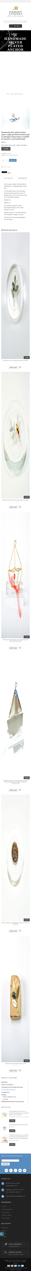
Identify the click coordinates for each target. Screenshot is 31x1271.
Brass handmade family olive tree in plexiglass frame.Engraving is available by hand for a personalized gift (19, 1113)
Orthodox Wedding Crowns (9, 1097)
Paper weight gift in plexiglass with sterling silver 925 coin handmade (15, 923)
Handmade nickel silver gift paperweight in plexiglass (15, 360)
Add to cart (13, 160)
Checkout (4, 1236)
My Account (5, 1227)
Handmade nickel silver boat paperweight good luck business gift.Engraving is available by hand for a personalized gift (15, 782)
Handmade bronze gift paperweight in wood (15, 1063)
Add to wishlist (7, 167)
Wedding (3, 1094)
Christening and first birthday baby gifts (12, 1087)
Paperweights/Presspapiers (17, 93)
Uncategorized (5, 1092)
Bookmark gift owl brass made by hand (18, 1124)
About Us (4, 1206)
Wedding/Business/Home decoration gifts (12, 1101)
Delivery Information (7, 1209)
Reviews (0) (23, 178)
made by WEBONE (16, 1260)
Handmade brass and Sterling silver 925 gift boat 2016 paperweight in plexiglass (15, 640)
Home (8, 93)
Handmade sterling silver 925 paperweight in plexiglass (16, 500)
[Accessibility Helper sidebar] (2, 1234)
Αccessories (5, 1099)
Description (8, 178)
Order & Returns (6, 1218)
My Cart (17, 26)
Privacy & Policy (6, 1212)
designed (14, 195)
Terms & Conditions (7, 1215)
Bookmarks (4, 1082)
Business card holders (7, 1084)
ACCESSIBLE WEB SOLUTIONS (13, 1261)
